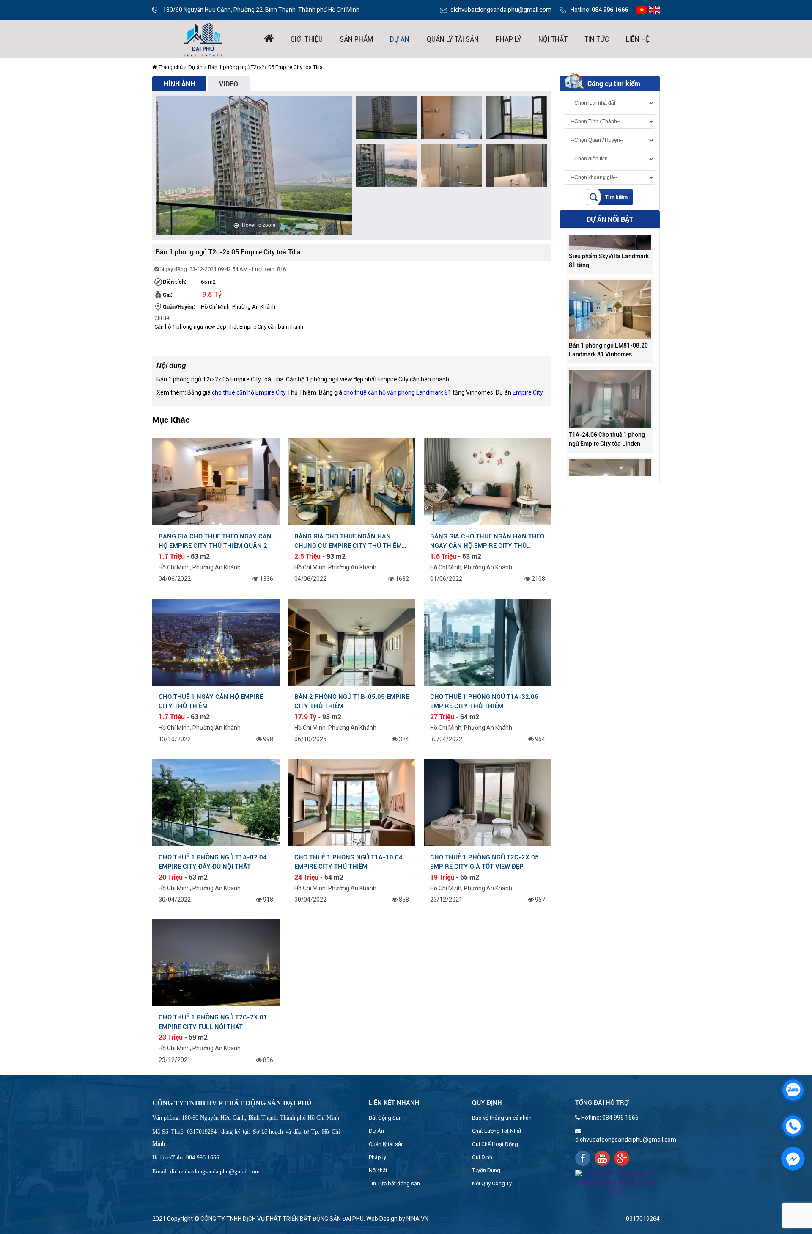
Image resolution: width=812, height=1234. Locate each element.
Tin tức (596, 39)
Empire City (528, 392)
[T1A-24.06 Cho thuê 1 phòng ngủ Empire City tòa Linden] (610, 370)
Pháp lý (508, 39)
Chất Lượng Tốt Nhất (496, 1131)
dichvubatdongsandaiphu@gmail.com (500, 9)
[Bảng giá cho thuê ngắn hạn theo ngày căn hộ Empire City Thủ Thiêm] (487, 481)
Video (228, 83)
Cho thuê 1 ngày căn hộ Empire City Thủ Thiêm (211, 701)
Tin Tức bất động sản (394, 1183)
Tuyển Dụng (486, 1170)
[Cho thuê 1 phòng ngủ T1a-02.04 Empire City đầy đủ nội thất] (216, 801)
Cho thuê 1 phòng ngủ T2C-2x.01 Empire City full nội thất (213, 1021)
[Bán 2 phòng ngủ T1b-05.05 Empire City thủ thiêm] (351, 641)
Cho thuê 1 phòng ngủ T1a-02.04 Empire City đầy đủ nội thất (213, 861)
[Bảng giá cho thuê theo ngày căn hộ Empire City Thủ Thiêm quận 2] (216, 481)
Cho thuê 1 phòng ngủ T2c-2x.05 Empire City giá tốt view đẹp (484, 861)
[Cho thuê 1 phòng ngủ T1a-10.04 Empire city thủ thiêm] (351, 801)
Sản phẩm (356, 39)
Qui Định (482, 1157)
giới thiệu (307, 39)
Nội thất (553, 39)
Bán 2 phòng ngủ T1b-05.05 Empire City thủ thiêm (351, 701)
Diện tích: (175, 281)
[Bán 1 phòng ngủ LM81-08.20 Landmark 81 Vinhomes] (610, 281)
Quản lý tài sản (453, 39)
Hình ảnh (179, 83)
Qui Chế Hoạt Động (495, 1144)
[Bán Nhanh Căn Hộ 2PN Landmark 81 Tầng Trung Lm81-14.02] (610, 459)
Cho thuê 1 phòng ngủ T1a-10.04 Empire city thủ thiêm (348, 861)
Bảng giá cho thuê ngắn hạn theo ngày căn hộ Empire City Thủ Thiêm (487, 541)
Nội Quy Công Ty (492, 1183)
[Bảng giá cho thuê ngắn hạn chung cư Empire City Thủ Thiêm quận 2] (351, 481)
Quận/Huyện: (179, 306)
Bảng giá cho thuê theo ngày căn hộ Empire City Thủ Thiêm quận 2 (215, 541)
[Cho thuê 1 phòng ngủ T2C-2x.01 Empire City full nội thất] (216, 962)
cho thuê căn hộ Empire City (249, 392)
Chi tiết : (163, 318)
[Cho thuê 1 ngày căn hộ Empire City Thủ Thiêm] (216, 641)
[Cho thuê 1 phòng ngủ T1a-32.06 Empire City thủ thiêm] (487, 641)
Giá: (168, 294)
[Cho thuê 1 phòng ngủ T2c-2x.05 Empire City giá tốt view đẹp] (487, 801)
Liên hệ (638, 39)
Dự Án (376, 1131)
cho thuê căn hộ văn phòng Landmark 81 (397, 392)
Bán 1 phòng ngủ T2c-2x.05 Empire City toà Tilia (265, 67)
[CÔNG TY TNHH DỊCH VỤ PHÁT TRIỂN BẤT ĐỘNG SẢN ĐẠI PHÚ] (203, 38)
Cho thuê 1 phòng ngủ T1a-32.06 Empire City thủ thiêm (484, 701)
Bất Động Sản (385, 1118)
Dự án (399, 39)
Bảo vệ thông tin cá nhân (502, 1118)
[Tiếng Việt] (641, 9)
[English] (654, 9)
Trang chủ (170, 67)
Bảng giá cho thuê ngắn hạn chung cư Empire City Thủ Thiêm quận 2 (348, 541)
